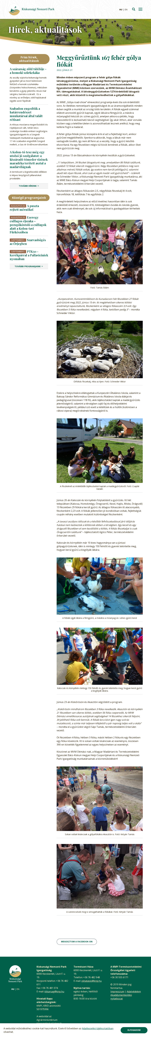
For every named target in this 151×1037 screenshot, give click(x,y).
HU (120, 9)
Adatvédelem (134, 991)
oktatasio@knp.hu (91, 981)
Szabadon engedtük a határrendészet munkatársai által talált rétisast (26, 114)
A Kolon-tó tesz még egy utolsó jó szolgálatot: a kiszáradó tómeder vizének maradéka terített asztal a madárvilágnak (29, 159)
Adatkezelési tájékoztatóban (97, 1028)
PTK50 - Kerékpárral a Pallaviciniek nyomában (29, 255)
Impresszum (117, 991)
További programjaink (28, 266)
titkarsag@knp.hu (54, 991)
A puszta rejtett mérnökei (24, 207)
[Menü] (140, 9)
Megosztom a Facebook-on (76, 941)
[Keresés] (133, 9)
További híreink (28, 185)
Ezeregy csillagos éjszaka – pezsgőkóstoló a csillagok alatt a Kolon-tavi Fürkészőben (28, 224)
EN (126, 9)
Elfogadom (134, 1030)
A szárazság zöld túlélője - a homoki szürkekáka (28, 71)
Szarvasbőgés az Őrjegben (28, 242)
